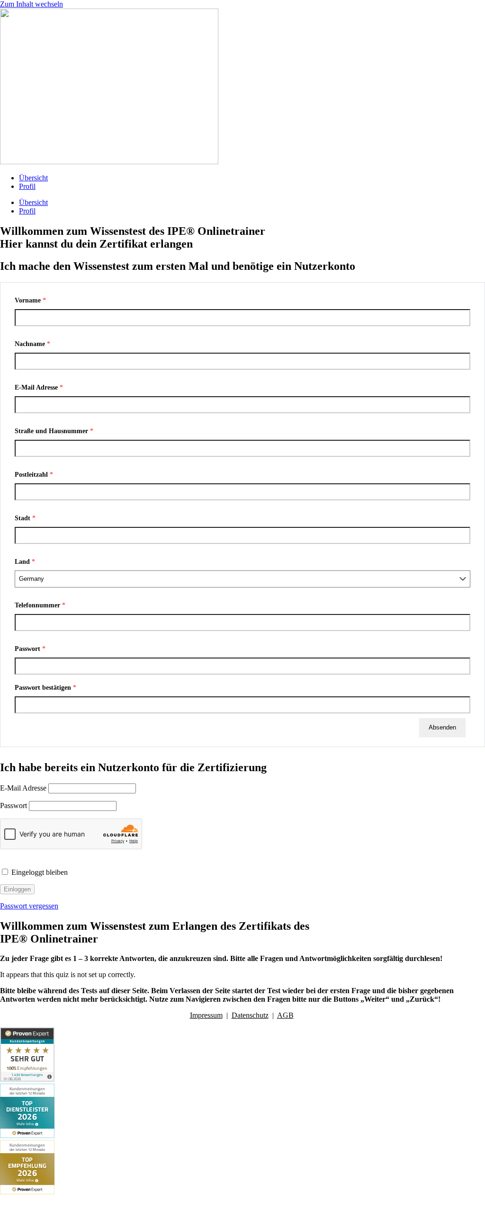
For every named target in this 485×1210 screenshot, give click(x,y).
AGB (285, 1015)
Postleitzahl (34, 474)
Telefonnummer (40, 605)
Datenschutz (250, 1015)
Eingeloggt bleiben (38, 872)
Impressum (206, 1015)
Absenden (442, 727)
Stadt (25, 518)
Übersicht (33, 178)
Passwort (30, 648)
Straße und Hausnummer (54, 431)
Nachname (32, 343)
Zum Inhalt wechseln (31, 4)
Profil (27, 186)
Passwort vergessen (29, 906)
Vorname (30, 300)
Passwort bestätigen (45, 687)
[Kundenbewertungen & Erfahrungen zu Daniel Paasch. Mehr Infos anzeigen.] (27, 1079)
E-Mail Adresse (39, 387)
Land (25, 561)
